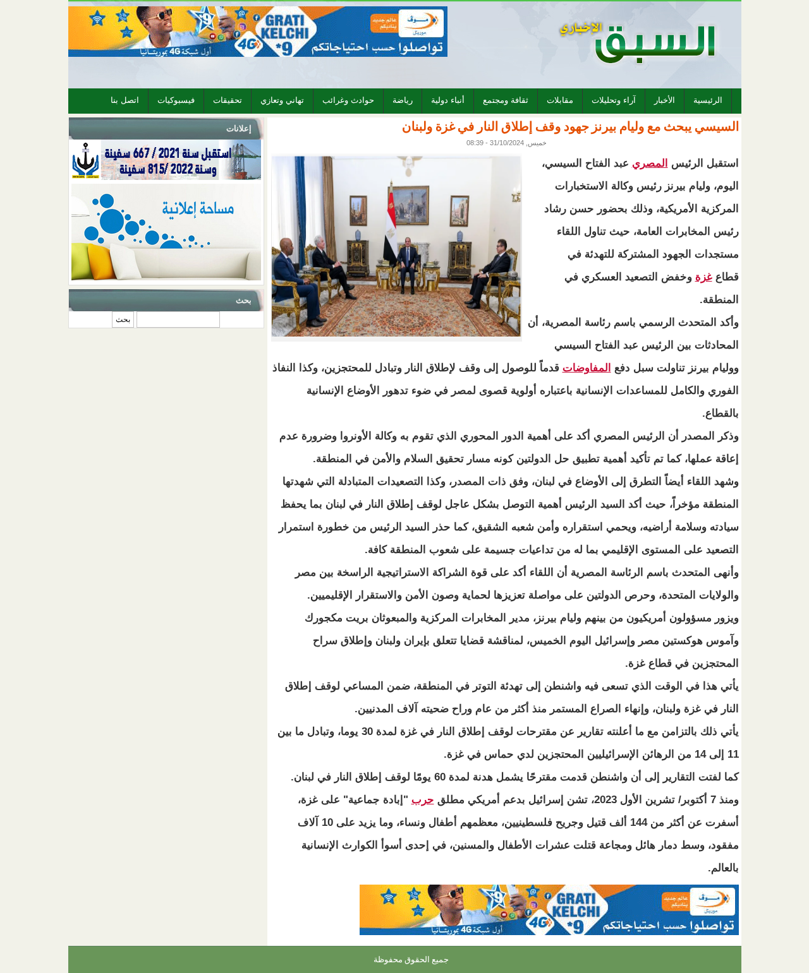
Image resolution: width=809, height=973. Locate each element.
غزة (703, 277)
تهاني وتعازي (282, 100)
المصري (650, 163)
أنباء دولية (448, 100)
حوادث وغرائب (348, 100)
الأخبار (664, 100)
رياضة (402, 100)
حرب (422, 800)
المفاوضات (587, 368)
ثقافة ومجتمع (505, 100)
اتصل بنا (125, 100)
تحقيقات (227, 100)
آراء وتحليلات (614, 100)
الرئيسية (707, 100)
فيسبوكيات (176, 100)
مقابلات (560, 100)
